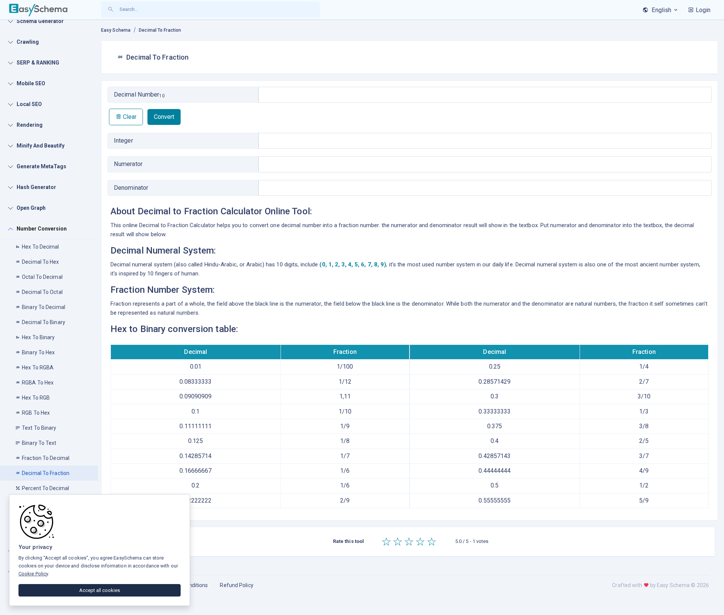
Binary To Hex (38, 352)
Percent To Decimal (45, 488)
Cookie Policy (33, 574)
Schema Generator (40, 21)
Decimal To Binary (43, 322)
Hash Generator (36, 187)
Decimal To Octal (42, 292)
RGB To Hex (36, 413)
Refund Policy (236, 585)
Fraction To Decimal (45, 458)
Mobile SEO (31, 83)
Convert (164, 116)
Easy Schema (115, 30)
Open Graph (31, 208)
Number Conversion (42, 229)
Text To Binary (39, 428)
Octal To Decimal (42, 277)
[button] (699, 10)
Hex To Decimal (40, 247)
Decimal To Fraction (45, 473)
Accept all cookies (99, 590)
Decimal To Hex (40, 262)
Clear (129, 116)
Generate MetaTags (41, 166)
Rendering (30, 125)
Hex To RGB (36, 398)
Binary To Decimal (43, 307)
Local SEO (29, 104)
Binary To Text (39, 443)
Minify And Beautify (40, 146)
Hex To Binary (38, 337)
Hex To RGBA (38, 367)
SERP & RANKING (38, 63)
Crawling (28, 42)
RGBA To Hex (38, 383)
